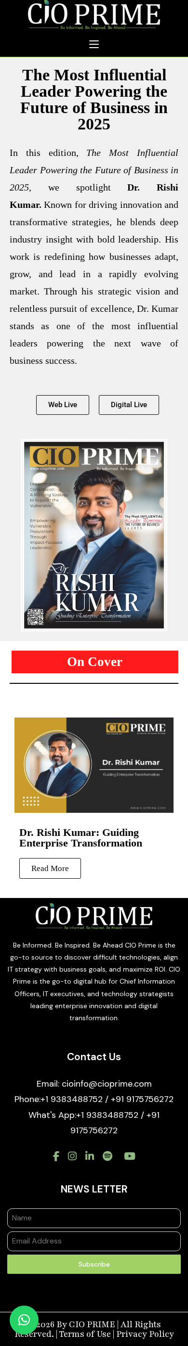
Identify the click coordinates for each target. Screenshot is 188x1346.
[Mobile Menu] (94, 45)
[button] (129, 405)
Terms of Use (85, 1334)
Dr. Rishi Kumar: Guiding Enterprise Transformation (80, 837)
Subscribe (94, 1264)
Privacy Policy (145, 1334)
